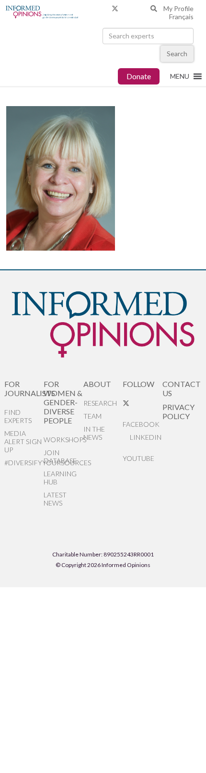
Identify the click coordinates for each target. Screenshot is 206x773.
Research (100, 403)
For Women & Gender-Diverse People (63, 402)
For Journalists (24, 388)
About (97, 383)
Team (92, 416)
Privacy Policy (178, 411)
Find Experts (18, 416)
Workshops (63, 439)
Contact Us (181, 388)
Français (181, 16)
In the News (94, 433)
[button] (179, 76)
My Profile (178, 8)
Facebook (141, 424)
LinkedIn (144, 437)
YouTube (138, 458)
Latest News (55, 499)
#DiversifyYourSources (24, 463)
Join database (60, 456)
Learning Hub (60, 478)
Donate (138, 76)
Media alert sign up (23, 441)
